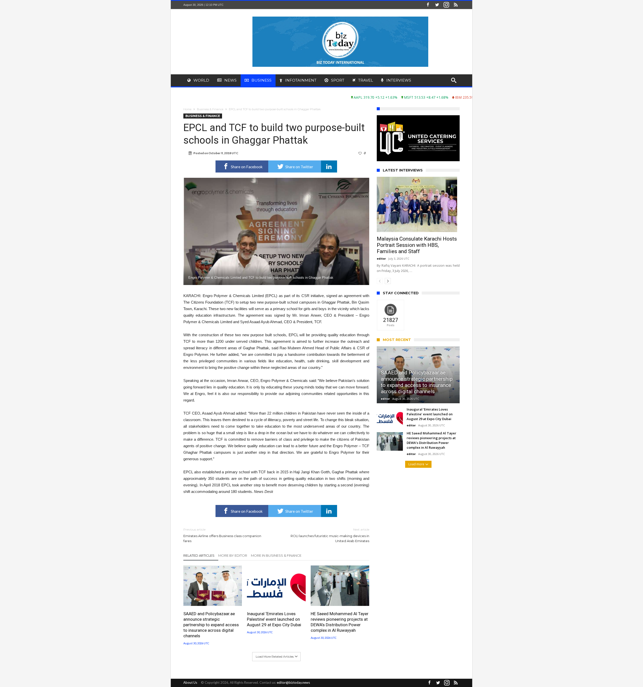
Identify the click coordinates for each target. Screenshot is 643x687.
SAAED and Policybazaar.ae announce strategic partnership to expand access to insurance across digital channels (211, 624)
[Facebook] (428, 5)
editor (381, 258)
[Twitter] (437, 5)
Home (187, 109)
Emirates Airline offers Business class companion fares (222, 535)
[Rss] (456, 5)
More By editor (232, 555)
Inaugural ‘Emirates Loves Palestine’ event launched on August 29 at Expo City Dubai (274, 619)
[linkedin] (329, 166)
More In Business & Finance (276, 555)
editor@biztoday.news (293, 682)
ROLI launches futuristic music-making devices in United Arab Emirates (330, 535)
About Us (190, 682)
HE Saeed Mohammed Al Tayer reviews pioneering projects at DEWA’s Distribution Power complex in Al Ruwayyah (339, 622)
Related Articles (199, 555)
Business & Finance (210, 109)
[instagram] (446, 5)
